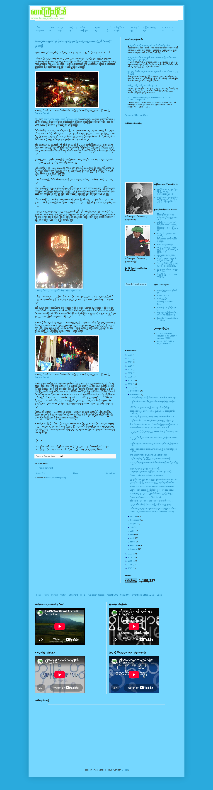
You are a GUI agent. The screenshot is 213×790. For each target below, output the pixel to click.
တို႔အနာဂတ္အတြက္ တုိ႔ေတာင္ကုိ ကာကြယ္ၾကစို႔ (167, 314)
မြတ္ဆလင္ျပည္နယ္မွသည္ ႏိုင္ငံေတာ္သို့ (145, 468)
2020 (130, 366)
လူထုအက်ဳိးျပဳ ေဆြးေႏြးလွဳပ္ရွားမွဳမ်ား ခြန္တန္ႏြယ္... (151, 505)
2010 (130, 557)
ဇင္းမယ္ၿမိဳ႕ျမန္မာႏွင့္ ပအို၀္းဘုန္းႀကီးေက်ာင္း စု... (152, 417)
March (133, 542)
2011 (130, 554)
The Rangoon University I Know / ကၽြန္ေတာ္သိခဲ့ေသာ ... (154, 424)
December (135, 391)
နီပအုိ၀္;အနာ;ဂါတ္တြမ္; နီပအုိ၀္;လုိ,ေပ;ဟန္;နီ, (167, 259)
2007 (130, 568)
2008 (130, 565)
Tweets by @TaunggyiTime (136, 115)
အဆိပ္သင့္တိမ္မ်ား (162, 299)
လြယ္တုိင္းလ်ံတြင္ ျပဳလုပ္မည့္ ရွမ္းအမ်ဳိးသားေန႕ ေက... (154, 479)
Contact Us (125, 595)
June (132, 531)
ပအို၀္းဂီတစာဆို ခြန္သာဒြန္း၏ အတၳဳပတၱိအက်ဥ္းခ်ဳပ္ (149, 45)
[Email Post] (61, 456)
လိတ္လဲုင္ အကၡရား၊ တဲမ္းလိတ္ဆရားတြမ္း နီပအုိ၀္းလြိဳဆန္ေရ (167, 249)
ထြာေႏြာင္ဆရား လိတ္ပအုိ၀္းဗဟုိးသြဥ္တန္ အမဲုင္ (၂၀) (167, 217)
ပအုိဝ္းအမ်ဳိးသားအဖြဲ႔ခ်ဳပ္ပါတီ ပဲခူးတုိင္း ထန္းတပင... (153, 490)
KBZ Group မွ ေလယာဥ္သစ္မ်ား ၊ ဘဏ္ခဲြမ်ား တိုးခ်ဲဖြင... (150, 407)
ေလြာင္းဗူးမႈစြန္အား (165, 244)
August (133, 524)
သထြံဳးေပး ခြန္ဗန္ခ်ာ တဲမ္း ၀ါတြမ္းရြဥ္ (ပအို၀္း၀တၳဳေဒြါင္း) (167, 191)
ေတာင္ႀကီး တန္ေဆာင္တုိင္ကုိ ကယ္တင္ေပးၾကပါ (149, 428)
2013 (130, 384)
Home (75, 473)
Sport (159, 595)
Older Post (110, 473)
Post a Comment (46, 468)
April (132, 538)
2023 (130, 355)
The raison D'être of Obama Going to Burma (148, 455)
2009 (130, 561)
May (132, 535)
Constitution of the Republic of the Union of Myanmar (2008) (167, 335)
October (133, 516)
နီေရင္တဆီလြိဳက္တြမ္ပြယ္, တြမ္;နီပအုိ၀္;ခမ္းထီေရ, (167, 265)
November (135, 395)
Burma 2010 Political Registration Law (165, 342)
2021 (130, 362)
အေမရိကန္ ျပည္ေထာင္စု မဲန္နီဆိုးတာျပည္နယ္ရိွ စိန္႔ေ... (152, 493)
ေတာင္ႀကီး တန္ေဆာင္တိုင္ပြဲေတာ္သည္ (60, 119)
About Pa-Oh (112, 595)
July (132, 527)
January (134, 549)
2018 (130, 369)
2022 (130, 359)
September (135, 520)
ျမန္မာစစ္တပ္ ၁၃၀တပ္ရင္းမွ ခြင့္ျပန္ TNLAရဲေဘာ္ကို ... (151, 472)
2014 (130, 380)
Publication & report (96, 595)
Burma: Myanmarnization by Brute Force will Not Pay (152, 512)
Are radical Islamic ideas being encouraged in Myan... (152, 486)
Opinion (54, 595)
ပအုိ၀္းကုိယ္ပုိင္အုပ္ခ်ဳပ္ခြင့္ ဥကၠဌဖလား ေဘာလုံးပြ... (151, 459)
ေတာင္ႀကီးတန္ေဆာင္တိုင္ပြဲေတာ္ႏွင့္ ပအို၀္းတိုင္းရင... (153, 398)
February (134, 545)
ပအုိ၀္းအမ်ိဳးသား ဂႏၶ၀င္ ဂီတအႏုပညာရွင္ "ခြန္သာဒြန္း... (153, 420)
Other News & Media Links (143, 595)
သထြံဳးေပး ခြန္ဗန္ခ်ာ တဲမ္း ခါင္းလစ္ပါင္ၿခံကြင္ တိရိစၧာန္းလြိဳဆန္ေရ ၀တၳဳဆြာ (167, 199)
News (46, 595)
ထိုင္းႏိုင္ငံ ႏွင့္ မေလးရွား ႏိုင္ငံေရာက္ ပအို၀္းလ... (151, 501)
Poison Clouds (163, 295)
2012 (130, 388)
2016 (130, 373)
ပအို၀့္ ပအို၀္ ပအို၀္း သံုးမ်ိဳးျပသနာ (143, 85)
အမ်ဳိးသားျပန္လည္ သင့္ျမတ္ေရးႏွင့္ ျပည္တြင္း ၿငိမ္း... (154, 508)
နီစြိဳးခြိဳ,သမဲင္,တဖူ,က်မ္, (166, 255)
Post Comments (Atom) (56, 478)
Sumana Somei (42, 113)
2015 (130, 377)
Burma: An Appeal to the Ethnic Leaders (146, 497)
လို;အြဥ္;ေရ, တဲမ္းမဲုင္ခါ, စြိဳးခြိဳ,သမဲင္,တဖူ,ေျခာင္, (167, 224)
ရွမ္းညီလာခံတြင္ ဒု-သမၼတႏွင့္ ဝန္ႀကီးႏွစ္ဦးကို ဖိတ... (153, 483)
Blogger (125, 770)
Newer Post (40, 473)
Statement (73, 595)
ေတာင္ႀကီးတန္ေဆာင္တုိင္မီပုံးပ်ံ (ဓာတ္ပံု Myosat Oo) (58, 290)
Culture (63, 595)
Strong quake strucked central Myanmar (147, 475)
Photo (82, 595)
